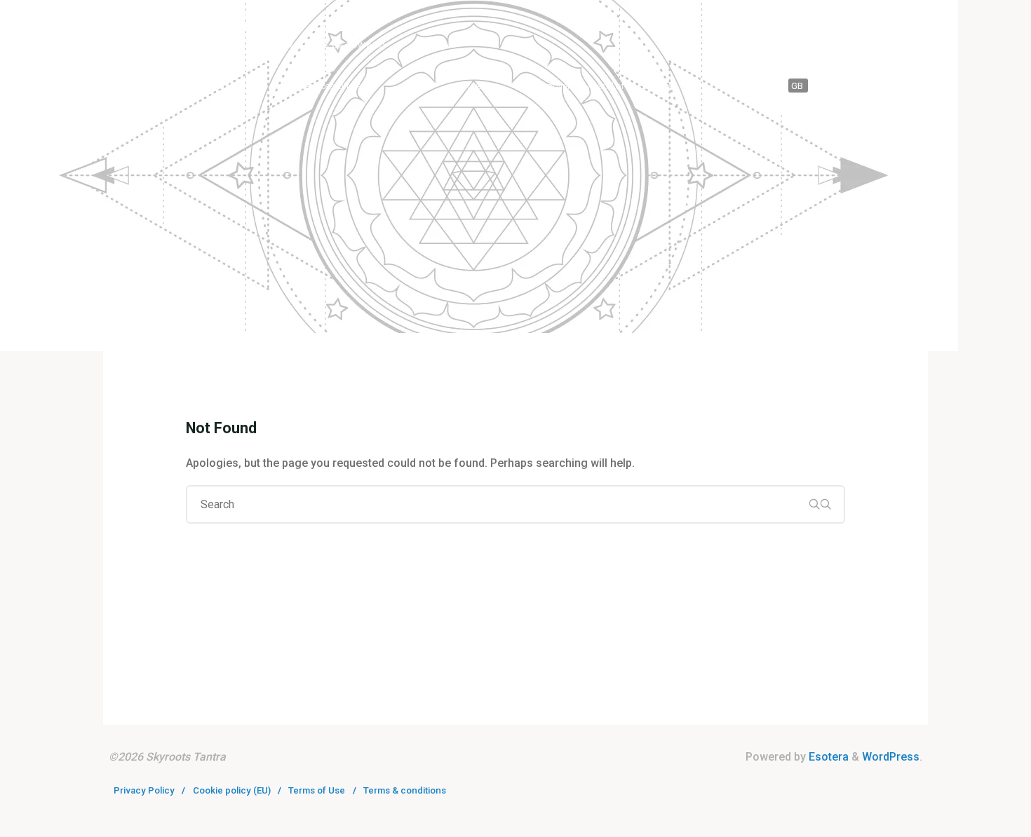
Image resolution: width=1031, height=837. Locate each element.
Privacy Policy (144, 790)
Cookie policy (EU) (232, 790)
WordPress (890, 756)
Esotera (827, 756)
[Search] (912, 86)
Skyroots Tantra (205, 25)
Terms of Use (316, 790)
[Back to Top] (976, 817)
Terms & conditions (404, 790)
